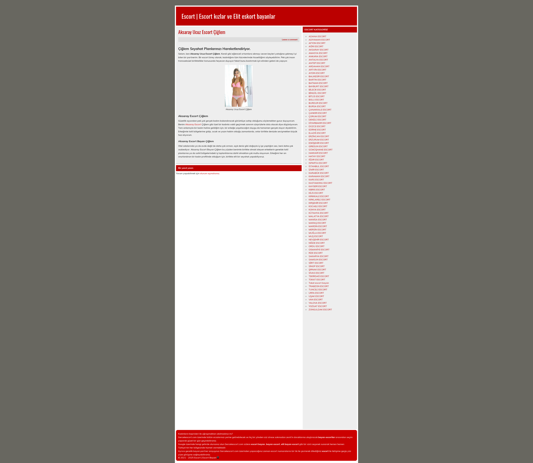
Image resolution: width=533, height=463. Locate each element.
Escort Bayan (209, 457)
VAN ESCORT (316, 299)
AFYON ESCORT (317, 43)
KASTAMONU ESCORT (320, 183)
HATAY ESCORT (317, 156)
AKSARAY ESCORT (319, 49)
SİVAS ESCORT (316, 272)
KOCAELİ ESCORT (318, 206)
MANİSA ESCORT (318, 219)
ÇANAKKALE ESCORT (320, 109)
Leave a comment (289, 39)
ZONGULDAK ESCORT (320, 309)
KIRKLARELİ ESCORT (319, 199)
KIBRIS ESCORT (317, 189)
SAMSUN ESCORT (318, 259)
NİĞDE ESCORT (317, 242)
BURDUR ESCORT (318, 103)
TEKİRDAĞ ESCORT (319, 276)
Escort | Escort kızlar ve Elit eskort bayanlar (228, 16)
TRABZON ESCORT (319, 286)
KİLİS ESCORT (316, 193)
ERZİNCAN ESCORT (319, 136)
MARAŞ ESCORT (317, 223)
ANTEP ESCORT (317, 63)
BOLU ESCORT (316, 99)
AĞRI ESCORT (316, 46)
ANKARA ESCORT (318, 56)
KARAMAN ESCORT (319, 176)
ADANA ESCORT (317, 36)
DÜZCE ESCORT (317, 126)
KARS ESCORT (316, 179)
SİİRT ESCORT (316, 262)
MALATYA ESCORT (319, 216)
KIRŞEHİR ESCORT (318, 203)
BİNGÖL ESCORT (317, 93)
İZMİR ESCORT (316, 169)
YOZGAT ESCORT (318, 306)
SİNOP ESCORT (317, 266)
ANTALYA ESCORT (318, 59)
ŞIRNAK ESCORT (317, 269)
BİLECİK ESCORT (317, 89)
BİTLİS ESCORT (317, 96)
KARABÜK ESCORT (319, 173)
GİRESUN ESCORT (318, 146)
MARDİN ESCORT (318, 226)
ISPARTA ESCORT (318, 163)
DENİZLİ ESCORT (317, 119)
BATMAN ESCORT (318, 83)
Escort (197, 457)
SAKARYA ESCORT (319, 256)
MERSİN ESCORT (317, 229)
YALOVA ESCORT (318, 302)
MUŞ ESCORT (316, 236)
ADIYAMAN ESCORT (319, 39)
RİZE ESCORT (316, 252)
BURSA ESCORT (317, 106)
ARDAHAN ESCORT (319, 66)
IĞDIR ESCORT (316, 159)
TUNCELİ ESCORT (318, 289)
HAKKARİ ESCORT (318, 153)
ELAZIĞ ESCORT (317, 133)
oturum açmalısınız (209, 173)
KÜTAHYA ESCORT (319, 213)
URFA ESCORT (316, 292)
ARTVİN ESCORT (317, 69)
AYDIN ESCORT (317, 73)
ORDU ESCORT (317, 246)
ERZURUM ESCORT (319, 139)
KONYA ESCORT (317, 209)
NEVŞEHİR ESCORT (319, 239)
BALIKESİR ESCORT (319, 76)
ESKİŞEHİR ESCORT (319, 143)
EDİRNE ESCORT (317, 129)
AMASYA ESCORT (318, 53)
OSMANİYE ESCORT (319, 249)
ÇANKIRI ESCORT (318, 113)
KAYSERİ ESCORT (318, 186)
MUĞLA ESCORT (317, 233)
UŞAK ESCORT (316, 296)
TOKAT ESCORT (317, 279)
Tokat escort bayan (319, 282)
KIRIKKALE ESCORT (319, 196)
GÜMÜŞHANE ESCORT (321, 149)
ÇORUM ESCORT (317, 116)
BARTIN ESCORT (317, 79)
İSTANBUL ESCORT (319, 166)
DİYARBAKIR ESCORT (320, 123)
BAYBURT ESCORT (319, 86)
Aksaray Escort (193, 124)
